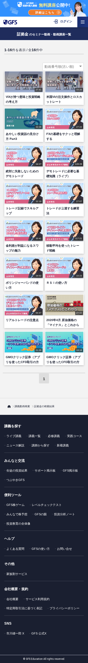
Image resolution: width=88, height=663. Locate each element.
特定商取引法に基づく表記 (24, 608)
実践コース (74, 436)
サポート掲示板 (45, 470)
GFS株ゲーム (15, 505)
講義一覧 (35, 436)
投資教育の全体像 (18, 523)
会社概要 (12, 599)
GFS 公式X (38, 633)
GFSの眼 (41, 514)
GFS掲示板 (70, 470)
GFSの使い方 (41, 548)
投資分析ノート (64, 514)
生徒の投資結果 (16, 470)
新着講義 (63, 445)
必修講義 (54, 436)
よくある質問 (15, 548)
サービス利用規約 (38, 599)
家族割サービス (16, 574)
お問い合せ (64, 548)
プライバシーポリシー (64, 608)
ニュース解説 (15, 445)
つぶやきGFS (15, 480)
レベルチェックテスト (47, 505)
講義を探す (12, 426)
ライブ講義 (13, 436)
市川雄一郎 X (15, 633)
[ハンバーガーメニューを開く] (82, 22)
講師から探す (41, 445)
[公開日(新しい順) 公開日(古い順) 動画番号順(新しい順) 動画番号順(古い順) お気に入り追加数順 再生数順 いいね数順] (63, 67)
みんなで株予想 (16, 514)
